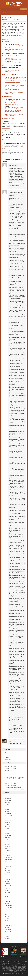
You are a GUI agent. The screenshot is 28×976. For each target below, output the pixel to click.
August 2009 (8, 931)
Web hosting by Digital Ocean (9, 973)
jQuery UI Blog (14, 4)
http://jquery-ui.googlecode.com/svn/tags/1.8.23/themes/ (14, 62)
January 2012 (8, 881)
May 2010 (7, 918)
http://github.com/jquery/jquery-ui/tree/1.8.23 (13, 70)
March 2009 (7, 938)
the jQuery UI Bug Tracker (16, 145)
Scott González (16, 19)
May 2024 (7, 804)
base (6, 85)
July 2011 (7, 890)
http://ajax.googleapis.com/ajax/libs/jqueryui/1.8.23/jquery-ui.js (15, 78)
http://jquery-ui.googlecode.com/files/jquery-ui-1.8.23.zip (14, 45)
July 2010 (7, 914)
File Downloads (5, 42)
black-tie (9, 85)
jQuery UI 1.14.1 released (10, 768)
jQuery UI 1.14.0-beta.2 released (12, 773)
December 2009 (8, 929)
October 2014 (8, 833)
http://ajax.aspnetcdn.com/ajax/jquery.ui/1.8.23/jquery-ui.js (15, 100)
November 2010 (8, 907)
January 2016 (8, 826)
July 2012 (7, 868)
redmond (18, 89)
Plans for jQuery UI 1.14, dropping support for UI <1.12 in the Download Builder (14, 778)
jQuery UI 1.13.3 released (10, 781)
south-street (13, 90)
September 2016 (8, 820)
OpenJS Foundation (9, 963)
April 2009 (7, 936)
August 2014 (8, 835)
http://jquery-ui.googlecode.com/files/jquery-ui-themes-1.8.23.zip (14, 49)
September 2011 (8, 885)
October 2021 (8, 813)
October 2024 (8, 798)
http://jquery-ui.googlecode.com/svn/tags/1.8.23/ (13, 58)
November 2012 (8, 859)
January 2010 (8, 927)
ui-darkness (19, 92)
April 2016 (7, 822)
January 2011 (8, 903)
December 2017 (8, 818)
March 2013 (7, 850)
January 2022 (8, 811)
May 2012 (7, 872)
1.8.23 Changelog (6, 128)
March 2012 (7, 877)
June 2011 (7, 892)
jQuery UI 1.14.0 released (10, 770)
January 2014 (8, 844)
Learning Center (6, 961)
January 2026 (8, 796)
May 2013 (7, 846)
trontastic (14, 92)
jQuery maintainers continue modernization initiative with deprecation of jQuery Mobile (14, 788)
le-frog (14, 88)
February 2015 (8, 831)
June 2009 (7, 934)
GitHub (25, 961)
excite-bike (15, 86)
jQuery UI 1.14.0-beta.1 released (12, 775)
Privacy (15, 970)
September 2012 (8, 864)
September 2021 (8, 815)
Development (8, 755)
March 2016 (7, 824)
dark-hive (22, 85)
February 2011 (8, 901)
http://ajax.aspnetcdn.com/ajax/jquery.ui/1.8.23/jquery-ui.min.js (15, 103)
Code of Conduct (19, 970)
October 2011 (8, 883)
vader (12, 93)
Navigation (23, 9)
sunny (21, 90)
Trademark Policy (17, 966)
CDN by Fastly (16, 973)
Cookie (25, 970)
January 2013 (8, 855)
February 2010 (8, 925)
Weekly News (8, 759)
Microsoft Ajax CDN (6, 97)
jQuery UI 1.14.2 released (10, 766)
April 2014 (7, 842)
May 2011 (7, 894)
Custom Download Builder (8, 119)
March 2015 (7, 829)
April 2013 (7, 848)
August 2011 (8, 888)
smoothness (8, 90)
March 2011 (7, 899)
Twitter (19, 961)
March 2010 (7, 923)
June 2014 (7, 837)
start (18, 90)
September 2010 (8, 910)
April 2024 (7, 807)
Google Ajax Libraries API (7, 74)
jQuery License (6, 964)
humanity (11, 88)
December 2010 (8, 905)
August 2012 (8, 866)
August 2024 (8, 800)
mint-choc (19, 88)
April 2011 (7, 896)
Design (6, 752)
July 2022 (7, 809)
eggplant (10, 86)
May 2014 (7, 839)
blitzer (13, 85)
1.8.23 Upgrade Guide (11, 123)
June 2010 (7, 916)
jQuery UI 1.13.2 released (10, 783)
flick (19, 86)
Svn (3, 54)
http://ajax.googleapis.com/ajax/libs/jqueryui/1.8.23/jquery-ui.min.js (15, 81)
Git (3, 66)
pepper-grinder (13, 89)
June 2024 (7, 802)
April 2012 (7, 875)
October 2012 (8, 861)
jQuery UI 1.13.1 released (10, 785)
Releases (7, 757)
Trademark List (23, 966)
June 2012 (7, 870)
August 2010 (8, 912)
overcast (7, 89)
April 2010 (7, 920)
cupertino (17, 85)
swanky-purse (8, 92)
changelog (18, 35)
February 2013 (8, 853)
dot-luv (6, 86)
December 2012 (8, 857)
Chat (14, 961)
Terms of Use (11, 970)
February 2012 (8, 879)
